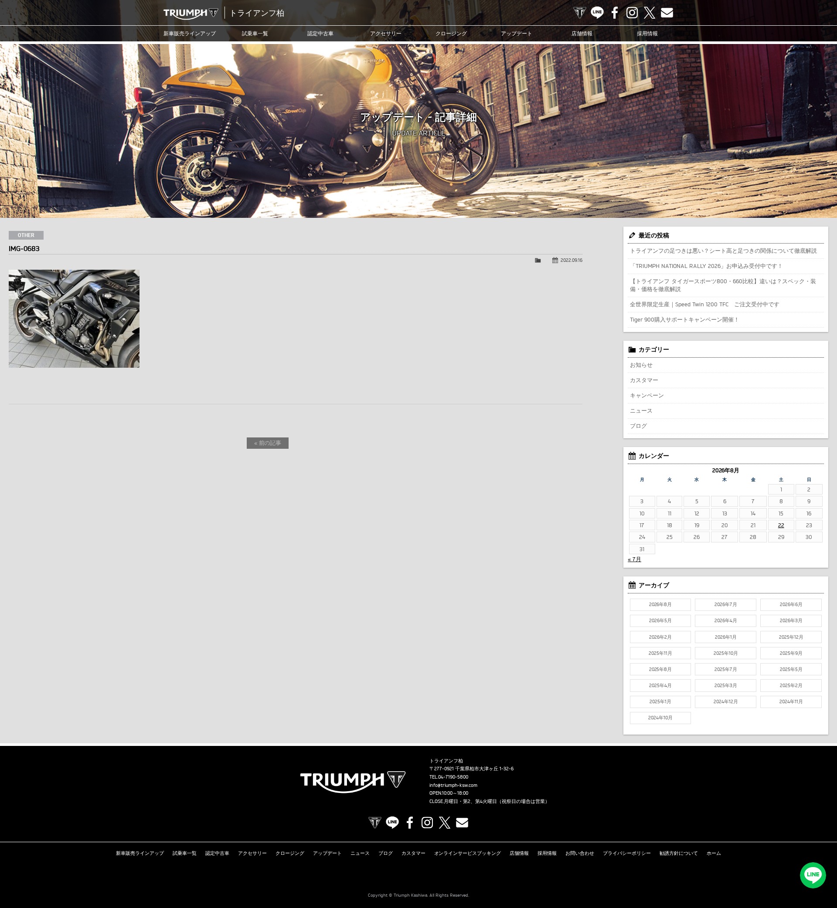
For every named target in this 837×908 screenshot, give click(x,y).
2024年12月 (726, 701)
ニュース (641, 410)
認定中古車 (320, 33)
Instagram (632, 12)
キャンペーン (647, 395)
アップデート (516, 33)
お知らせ (641, 364)
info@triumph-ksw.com (453, 785)
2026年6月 (791, 604)
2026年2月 (660, 637)
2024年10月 (660, 718)
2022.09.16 (571, 260)
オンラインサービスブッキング (467, 853)
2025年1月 (660, 701)
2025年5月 (791, 669)
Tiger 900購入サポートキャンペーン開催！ (684, 319)
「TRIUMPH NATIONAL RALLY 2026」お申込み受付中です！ (706, 265)
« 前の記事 (268, 442)
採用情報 (647, 33)
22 (781, 525)
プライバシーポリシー (627, 853)
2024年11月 (791, 701)
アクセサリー (385, 33)
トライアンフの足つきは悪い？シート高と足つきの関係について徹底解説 (723, 250)
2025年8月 (660, 669)
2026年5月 (660, 620)
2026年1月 (726, 637)
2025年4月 (660, 685)
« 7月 (634, 559)
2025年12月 (791, 637)
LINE (597, 12)
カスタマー (644, 379)
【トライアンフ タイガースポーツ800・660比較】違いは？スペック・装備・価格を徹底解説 (723, 285)
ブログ (638, 425)
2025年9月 (791, 653)
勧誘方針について (679, 853)
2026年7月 (726, 604)
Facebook (614, 12)
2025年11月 (660, 653)
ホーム (714, 853)
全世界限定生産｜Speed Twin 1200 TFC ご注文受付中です (704, 304)
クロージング (451, 33)
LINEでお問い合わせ (813, 875)
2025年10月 (726, 653)
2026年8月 (660, 604)
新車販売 (189, 33)
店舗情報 (582, 33)
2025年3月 (726, 685)
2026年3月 (791, 620)
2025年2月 (791, 685)
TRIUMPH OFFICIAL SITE (579, 12)
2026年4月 (726, 620)
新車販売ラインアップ (140, 853)
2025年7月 (726, 669)
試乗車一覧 (255, 33)
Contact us (667, 12)
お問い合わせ (579, 853)
